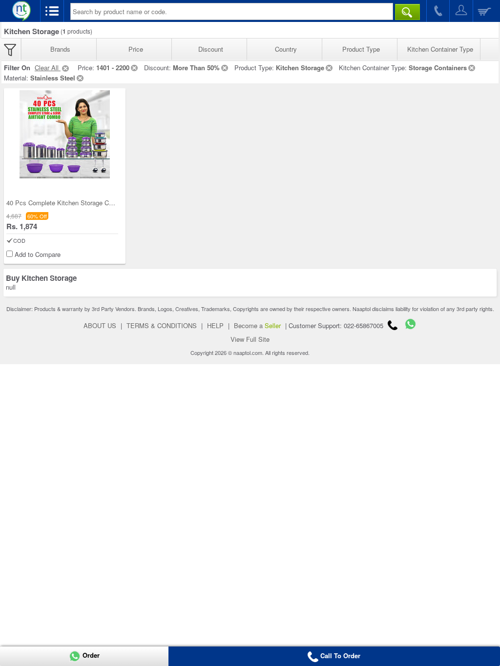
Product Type (361, 49)
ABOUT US (99, 325)
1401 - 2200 (112, 67)
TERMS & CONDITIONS (161, 325)
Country (286, 49)
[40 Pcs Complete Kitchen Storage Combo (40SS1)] (65, 135)
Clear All (48, 67)
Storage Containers (438, 67)
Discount (210, 49)
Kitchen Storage (300, 67)
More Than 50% (196, 67)
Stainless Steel (52, 77)
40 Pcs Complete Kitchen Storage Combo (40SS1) (77, 202)
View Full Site (250, 339)
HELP (215, 325)
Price (135, 49)
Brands (60, 49)
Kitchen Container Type (440, 49)
